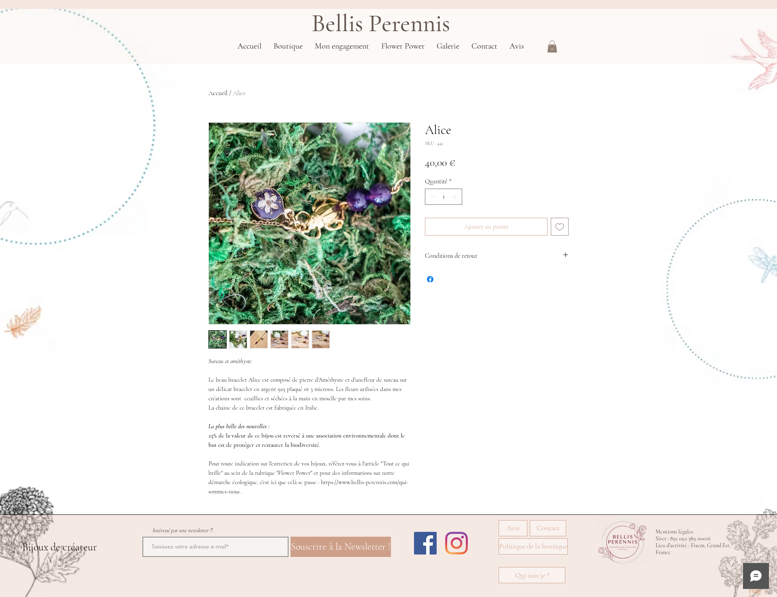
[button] (552, 46)
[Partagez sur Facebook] (430, 279)
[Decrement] (431, 196)
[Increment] (455, 196)
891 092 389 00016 (690, 538)
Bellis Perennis (381, 23)
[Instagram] (456, 543)
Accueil (217, 93)
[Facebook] (425, 543)
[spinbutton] (443, 196)
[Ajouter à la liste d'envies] (560, 227)
